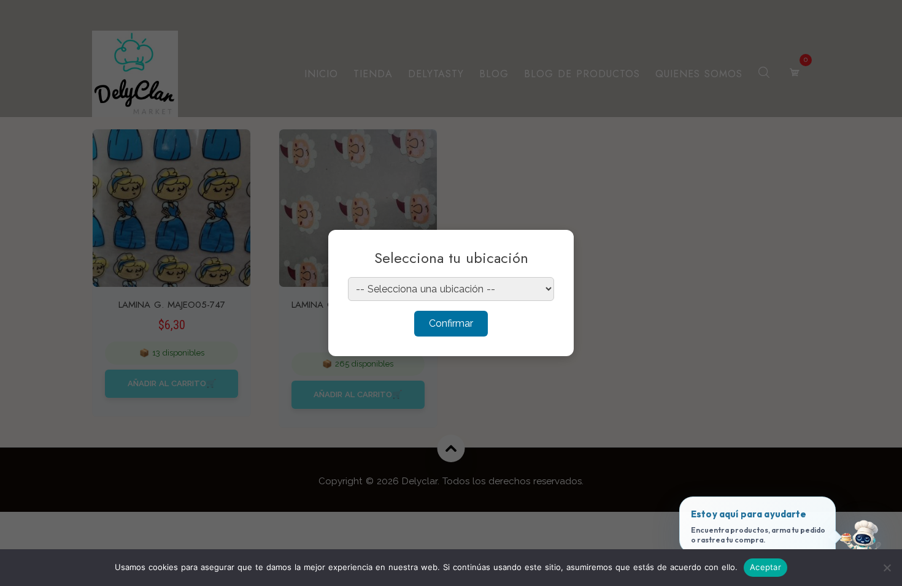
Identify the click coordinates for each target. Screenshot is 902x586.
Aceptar (765, 567)
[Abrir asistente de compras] (861, 545)
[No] (887, 567)
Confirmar (451, 323)
